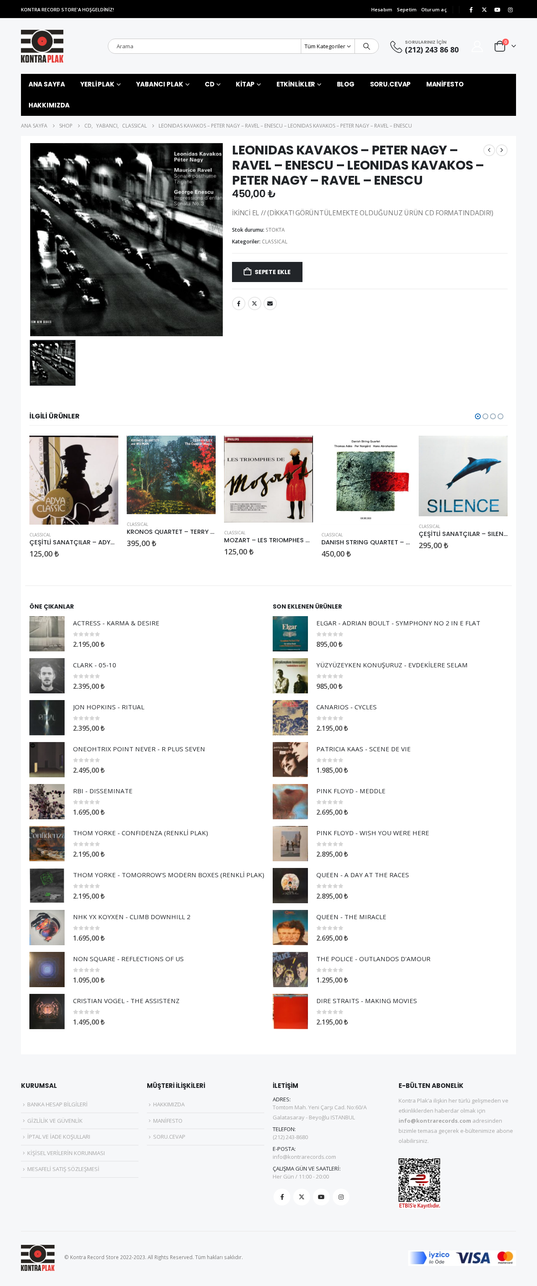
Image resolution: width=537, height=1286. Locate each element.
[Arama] (366, 46)
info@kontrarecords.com (304, 1157)
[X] (484, 9)
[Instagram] (510, 9)
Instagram (341, 1197)
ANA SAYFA (47, 84)
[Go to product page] (73, 480)
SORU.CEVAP (390, 84)
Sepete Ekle (273, 272)
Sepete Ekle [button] (104, 449)
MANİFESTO (445, 84)
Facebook (238, 303)
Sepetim (407, 9)
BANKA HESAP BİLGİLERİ (57, 1104)
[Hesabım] (477, 46)
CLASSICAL (274, 241)
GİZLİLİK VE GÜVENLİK (55, 1120)
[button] (478, 416)
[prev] (489, 150)
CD (209, 84)
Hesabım (382, 9)
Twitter (254, 303)
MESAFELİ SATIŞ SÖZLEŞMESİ (63, 1169)
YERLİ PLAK (97, 84)
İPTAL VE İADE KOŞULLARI (58, 1136)
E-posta (270, 303)
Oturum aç (434, 9)
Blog (346, 84)
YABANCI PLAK (159, 84)
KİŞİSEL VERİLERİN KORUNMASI (66, 1153)
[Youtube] (497, 9)
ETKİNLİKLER (295, 84)
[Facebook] (471, 9)
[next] (502, 150)
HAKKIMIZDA (49, 105)
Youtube (321, 1197)
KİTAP (245, 84)
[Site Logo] (42, 46)
